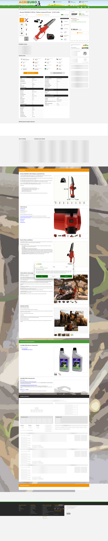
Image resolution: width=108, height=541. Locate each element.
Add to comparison (31, 72)
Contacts (20, 510)
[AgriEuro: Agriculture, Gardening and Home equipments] (30, 2)
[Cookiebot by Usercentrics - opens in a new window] (68, 264)
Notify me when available (75, 19)
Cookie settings (33, 512)
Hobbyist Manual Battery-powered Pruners (54, 9)
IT (56, 508)
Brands (20, 507)
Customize (53, 276)
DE (62, 508)
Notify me (80, 32)
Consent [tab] (41, 266)
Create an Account (45, 518)
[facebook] (20, 526)
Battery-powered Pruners (34, 9)
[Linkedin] (22, 526)
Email (67, 509)
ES (64, 508)
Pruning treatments (24, 9)
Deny (42, 276)
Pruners (29, 9)
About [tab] (67, 266)
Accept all (66, 276)
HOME (20, 9)
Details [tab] (54, 266)
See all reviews (56, 514)
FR (59, 508)
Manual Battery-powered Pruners (43, 9)
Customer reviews (58, 510)
